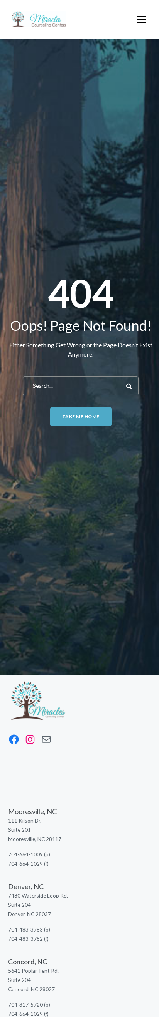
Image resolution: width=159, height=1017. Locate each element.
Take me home (81, 416)
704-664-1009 (25, 854)
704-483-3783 (25, 929)
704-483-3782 (25, 938)
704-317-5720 (25, 1004)
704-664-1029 (25, 863)
